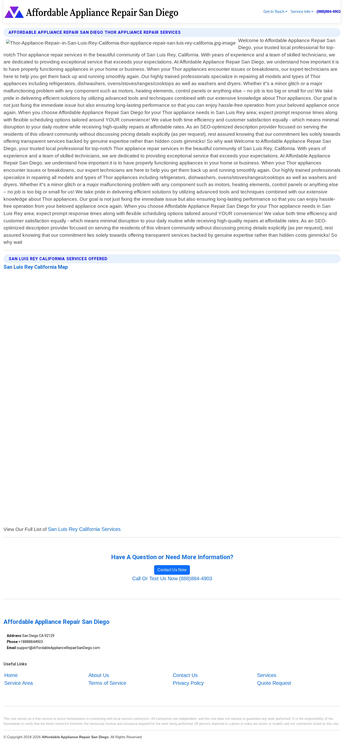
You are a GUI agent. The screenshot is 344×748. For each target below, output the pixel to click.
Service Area (18, 683)
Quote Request (274, 683)
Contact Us (185, 675)
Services (266, 675)
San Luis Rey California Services (84, 529)
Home (11, 675)
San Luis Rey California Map (36, 267)
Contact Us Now (172, 570)
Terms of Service (107, 683)
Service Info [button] (300, 11)
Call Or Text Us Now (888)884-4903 (172, 578)
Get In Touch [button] (273, 11)
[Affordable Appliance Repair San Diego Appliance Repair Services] (92, 11)
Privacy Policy (188, 683)
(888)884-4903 (328, 11)
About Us (98, 675)
